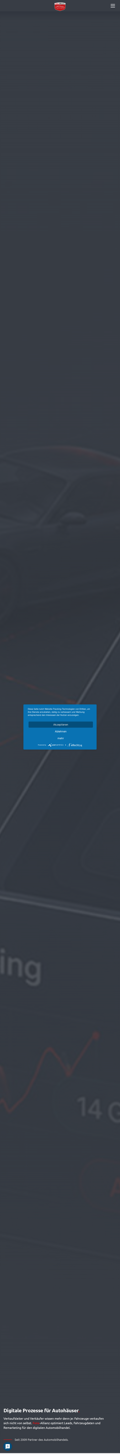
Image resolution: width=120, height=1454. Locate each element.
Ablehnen (61, 731)
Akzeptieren (60, 724)
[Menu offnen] (112, 6)
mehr (61, 738)
